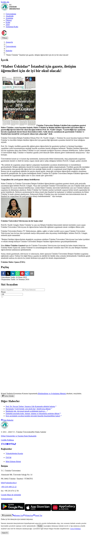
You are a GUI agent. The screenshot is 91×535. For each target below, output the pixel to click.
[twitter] (8, 273)
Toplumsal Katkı (12, 27)
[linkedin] (12, 273)
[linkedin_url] (13, 444)
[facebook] (3, 273)
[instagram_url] (6, 444)
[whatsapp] (17, 273)
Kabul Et (5, 533)
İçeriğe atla (5, 2)
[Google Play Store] (13, 510)
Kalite (8, 22)
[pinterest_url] (11, 444)
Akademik (10, 16)
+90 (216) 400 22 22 (8, 487)
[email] (31, 273)
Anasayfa (9, 42)
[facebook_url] (2, 444)
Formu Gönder (9, 396)
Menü (5, 38)
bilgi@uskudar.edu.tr (9, 483)
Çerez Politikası (75, 529)
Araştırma (9, 18)
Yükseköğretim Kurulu (14, 453)
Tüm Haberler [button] (8, 420)
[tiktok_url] (15, 444)
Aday (8, 25)
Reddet (40, 526)
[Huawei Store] (63, 510)
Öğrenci (9, 20)
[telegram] (27, 273)
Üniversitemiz (11, 14)
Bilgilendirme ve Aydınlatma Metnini (52, 394)
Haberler (9, 51)
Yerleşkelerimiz (6, 499)
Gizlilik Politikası (7, 440)
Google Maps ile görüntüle (11, 495)
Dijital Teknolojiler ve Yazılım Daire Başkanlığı (18, 436)
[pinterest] (22, 273)
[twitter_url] (4, 444)
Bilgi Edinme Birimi (13, 462)
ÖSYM (8, 457)
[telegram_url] (9, 444)
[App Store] (38, 510)
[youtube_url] (8, 444)
